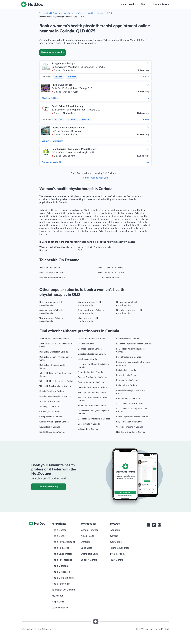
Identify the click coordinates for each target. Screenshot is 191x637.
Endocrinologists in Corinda (90, 372)
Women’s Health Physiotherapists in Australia (57, 13)
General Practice (89, 530)
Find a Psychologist (62, 560)
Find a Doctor (59, 530)
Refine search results (52, 52)
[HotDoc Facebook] (148, 525)
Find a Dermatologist (63, 578)
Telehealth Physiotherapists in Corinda (56, 381)
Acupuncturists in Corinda (51, 401)
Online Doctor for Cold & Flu (110, 273)
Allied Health (87, 536)
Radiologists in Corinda (126, 385)
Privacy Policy (117, 554)
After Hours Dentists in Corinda (54, 339)
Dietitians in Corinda (87, 359)
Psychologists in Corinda (127, 380)
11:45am (72, 77)
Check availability (50, 98)
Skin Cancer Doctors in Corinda (130, 404)
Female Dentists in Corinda (51, 391)
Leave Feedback (60, 608)
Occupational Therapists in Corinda (94, 419)
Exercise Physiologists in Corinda (92, 377)
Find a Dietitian (60, 566)
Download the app (48, 486)
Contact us (116, 542)
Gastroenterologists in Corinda (91, 382)
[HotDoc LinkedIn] (154, 525)
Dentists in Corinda (87, 344)
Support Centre (89, 560)
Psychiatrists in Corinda (127, 375)
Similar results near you (95, 178)
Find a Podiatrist (60, 548)
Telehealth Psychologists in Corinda (55, 386)
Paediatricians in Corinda (127, 339)
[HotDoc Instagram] (159, 525)
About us (115, 530)
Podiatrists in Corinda (126, 370)
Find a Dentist (59, 536)
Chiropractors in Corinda (50, 417)
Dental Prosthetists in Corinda (91, 339)
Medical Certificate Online (51, 273)
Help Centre (58, 602)
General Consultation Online (110, 268)
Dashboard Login (89, 554)
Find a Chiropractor (62, 554)
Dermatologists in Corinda (90, 349)
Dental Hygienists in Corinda (52, 432)
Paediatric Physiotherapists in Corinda (133, 344)
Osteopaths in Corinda (88, 429)
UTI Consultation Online (108, 278)
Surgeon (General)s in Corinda (130, 422)
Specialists (86, 548)
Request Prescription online (52, 278)
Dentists (85, 542)
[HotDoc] (31, 4)
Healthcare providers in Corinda (130, 432)
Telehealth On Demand (49, 268)
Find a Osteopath (61, 572)
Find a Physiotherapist (63, 542)
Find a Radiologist (61, 584)
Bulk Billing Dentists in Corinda (53, 352)
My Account (58, 596)
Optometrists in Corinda (89, 424)
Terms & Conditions (120, 548)
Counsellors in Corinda (49, 427)
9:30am (58, 77)
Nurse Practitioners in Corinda (92, 406)
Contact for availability (52, 141)
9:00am (58, 120)
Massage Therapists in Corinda (92, 393)
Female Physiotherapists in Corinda (55, 396)
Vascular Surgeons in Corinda (129, 427)
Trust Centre (116, 560)
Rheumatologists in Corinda (128, 399)
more (146, 77)
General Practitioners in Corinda (92, 387)
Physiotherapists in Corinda (128, 357)
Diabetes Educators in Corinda (92, 354)
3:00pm (85, 120)
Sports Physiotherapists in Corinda (132, 417)
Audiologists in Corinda (49, 407)
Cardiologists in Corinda (50, 412)
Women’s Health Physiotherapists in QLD (94, 13)
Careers (114, 536)
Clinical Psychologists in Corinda (54, 422)
